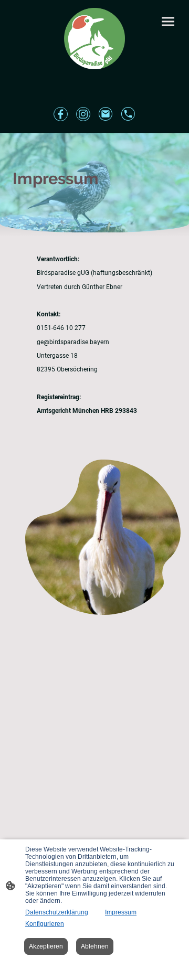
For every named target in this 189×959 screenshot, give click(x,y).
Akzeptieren (46, 946)
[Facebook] (61, 114)
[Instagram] (83, 114)
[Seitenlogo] (94, 38)
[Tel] (128, 114)
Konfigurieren (44, 924)
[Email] (106, 114)
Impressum (120, 912)
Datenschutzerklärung (56, 912)
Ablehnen (95, 946)
